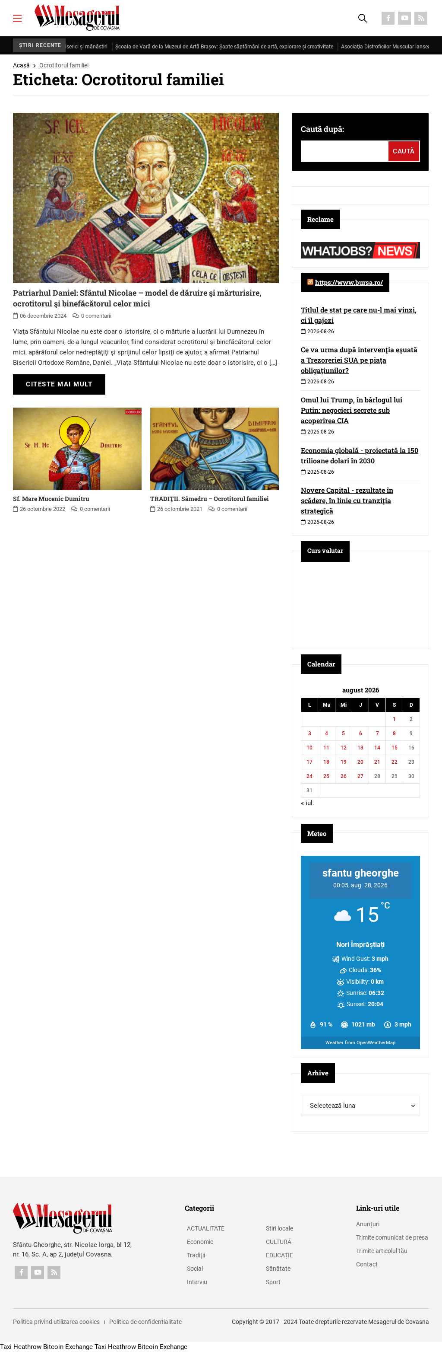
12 (344, 747)
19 (344, 762)
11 (326, 747)
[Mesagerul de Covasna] (77, 17)
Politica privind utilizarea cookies (56, 1321)
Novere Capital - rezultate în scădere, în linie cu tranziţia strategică (347, 500)
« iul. (307, 803)
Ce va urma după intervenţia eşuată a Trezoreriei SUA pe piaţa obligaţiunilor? (359, 360)
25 (326, 776)
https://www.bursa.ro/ (349, 282)
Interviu (197, 1282)
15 (394, 747)
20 (360, 762)
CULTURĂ (278, 1241)
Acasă (21, 65)
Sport (273, 1282)
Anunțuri (367, 1224)
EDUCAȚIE (279, 1255)
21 (377, 762)
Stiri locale (279, 1228)
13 (360, 747)
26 (344, 776)
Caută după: (322, 129)
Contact (367, 1264)
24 (309, 776)
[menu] (17, 18)
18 (326, 762)
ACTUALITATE (205, 1228)
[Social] (388, 18)
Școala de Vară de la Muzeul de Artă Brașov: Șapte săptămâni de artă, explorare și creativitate (197, 47)
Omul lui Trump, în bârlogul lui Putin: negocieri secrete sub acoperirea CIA (351, 410)
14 (377, 747)
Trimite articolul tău (381, 1250)
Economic (200, 1241)
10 (309, 747)
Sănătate (278, 1268)
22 (394, 762)
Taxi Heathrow (20, 1347)
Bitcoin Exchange (68, 1347)
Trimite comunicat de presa (392, 1237)
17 (309, 762)
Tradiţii (196, 1255)
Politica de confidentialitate (145, 1321)
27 (360, 776)
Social (195, 1268)
